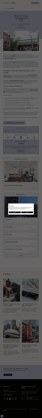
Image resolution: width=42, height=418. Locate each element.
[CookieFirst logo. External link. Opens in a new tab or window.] (9, 204)
